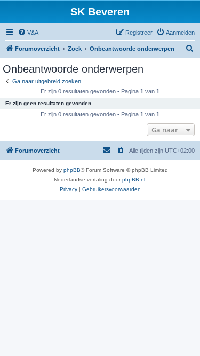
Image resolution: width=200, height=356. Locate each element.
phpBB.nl (133, 180)
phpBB (72, 170)
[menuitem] (28, 32)
